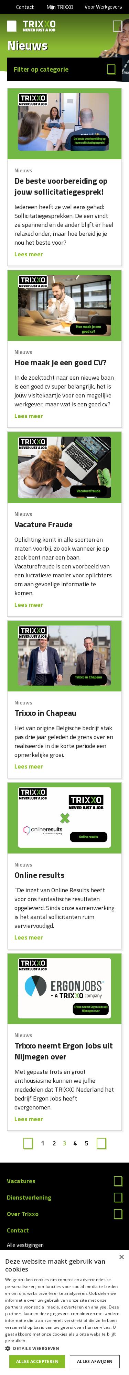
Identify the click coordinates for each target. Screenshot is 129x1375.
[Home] (39, 26)
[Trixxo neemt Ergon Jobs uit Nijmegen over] (64, 989)
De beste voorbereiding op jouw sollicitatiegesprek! (61, 186)
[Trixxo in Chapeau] (64, 656)
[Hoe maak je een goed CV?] (64, 305)
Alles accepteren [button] (37, 1361)
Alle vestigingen (25, 1245)
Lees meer (28, 254)
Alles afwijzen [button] (95, 1361)
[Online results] (64, 818)
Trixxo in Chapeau (45, 713)
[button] (64, 1348)
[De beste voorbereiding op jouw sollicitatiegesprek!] (64, 123)
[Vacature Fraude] (64, 467)
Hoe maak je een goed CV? (60, 362)
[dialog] (64, 1312)
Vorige (28, 1143)
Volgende (101, 1143)
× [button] (121, 1257)
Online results (39, 875)
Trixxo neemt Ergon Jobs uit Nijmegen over (63, 1051)
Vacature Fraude (43, 524)
